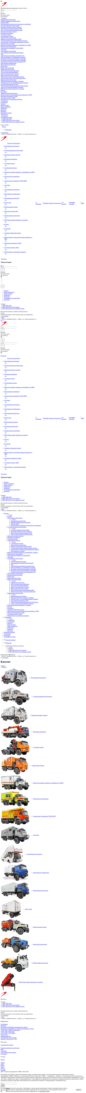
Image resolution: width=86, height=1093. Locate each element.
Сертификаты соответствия (12, 298)
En (3, 265)
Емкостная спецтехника (17, 582)
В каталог (4, 259)
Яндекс (3, 1059)
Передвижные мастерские (18, 521)
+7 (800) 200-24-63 (6, 119)
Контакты (7, 299)
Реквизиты (7, 295)
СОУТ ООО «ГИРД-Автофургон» (10, 1030)
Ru (1, 265)
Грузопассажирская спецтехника (20, 530)
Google (3, 1062)
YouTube (3, 1070)
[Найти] (2, 12)
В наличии (4, 1054)
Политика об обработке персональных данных (14, 1027)
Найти (2, 1085)
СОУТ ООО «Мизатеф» (7, 1031)
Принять (79, 1089)
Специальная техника (17, 543)
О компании (10, 620)
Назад (10, 515)
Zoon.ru (3, 1068)
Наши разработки (9, 292)
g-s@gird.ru (5, 132)
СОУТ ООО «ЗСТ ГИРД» (8, 1033)
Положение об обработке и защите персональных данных (17, 1028)
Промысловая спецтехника (18, 596)
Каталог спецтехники (13, 143)
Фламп (3, 1065)
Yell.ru (2, 1067)
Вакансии (7, 296)
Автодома (3, 1051)
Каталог (6, 290)
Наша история (8, 293)
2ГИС (2, 1064)
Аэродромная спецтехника (18, 561)
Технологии (4, 1034)
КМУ (2, 1049)
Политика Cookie (44, 1091)
